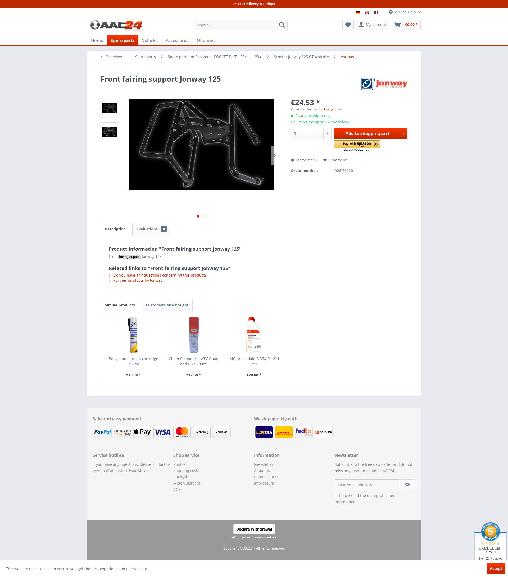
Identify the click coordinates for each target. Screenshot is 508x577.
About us (262, 470)
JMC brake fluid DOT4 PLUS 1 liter (254, 361)
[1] (358, 12)
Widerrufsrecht (186, 483)
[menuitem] (241, 25)
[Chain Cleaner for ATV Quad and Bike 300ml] (193, 335)
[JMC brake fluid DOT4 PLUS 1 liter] (254, 335)
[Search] (282, 25)
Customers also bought (167, 305)
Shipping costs (186, 470)
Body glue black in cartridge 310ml (133, 361)
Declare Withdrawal (254, 529)
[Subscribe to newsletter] (407, 484)
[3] (377, 12)
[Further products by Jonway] (384, 84)
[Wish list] (348, 25)
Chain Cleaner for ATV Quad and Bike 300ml (194, 361)
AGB (177, 489)
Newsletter (263, 464)
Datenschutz (265, 476)
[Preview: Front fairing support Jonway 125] (110, 108)
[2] (368, 12)
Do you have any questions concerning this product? (159, 275)
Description (115, 228)
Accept (496, 568)
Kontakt (180, 464)
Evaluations (151, 228)
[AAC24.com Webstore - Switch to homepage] (116, 26)
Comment (337, 159)
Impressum (264, 483)
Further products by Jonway (137, 280)
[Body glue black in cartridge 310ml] (133, 335)
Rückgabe (181, 476)
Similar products (120, 305)
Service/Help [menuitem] (405, 12)
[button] (357, 146)
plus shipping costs (328, 109)
